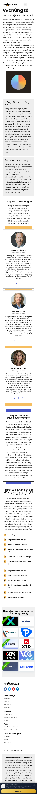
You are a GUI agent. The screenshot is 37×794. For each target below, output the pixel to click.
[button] (25, 4)
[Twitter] (9, 689)
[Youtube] (13, 689)
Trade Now (18, 791)
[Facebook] (5, 689)
